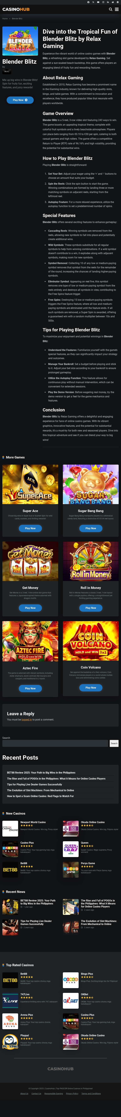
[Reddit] (113, 2)
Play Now (18, 100)
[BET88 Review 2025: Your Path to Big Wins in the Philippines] (10, 913)
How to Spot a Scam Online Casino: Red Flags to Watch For (40, 796)
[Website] (118, 2)
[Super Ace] (30, 503)
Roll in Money (91, 588)
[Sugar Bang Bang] (91, 503)
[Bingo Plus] (71, 987)
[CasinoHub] (16, 8)
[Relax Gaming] (6, 71)
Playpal (24, 1035)
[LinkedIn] (108, 2)
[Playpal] (10, 1048)
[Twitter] (93, 2)
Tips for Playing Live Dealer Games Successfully (34, 784)
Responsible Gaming (53, 1093)
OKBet (84, 994)
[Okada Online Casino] (71, 835)
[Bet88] (10, 876)
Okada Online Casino (93, 822)
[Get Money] (30, 580)
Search (6, 737)
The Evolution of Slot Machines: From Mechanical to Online (40, 790)
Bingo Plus (87, 973)
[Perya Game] (71, 876)
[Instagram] (103, 2)
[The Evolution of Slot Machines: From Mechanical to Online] (71, 934)
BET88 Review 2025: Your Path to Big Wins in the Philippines (41, 772)
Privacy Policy (72, 1093)
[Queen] (71, 856)
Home (5, 19)
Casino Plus (27, 842)
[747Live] (10, 1007)
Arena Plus (26, 1014)
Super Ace (30, 511)
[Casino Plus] (10, 856)
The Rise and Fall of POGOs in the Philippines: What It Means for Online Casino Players (56, 778)
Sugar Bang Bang (91, 511)
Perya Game (88, 863)
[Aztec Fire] (30, 660)
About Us (24, 1093)
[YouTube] (98, 2)
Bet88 (23, 863)
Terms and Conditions (91, 1093)
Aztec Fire (30, 668)
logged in (27, 719)
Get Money (30, 588)
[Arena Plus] (10, 1028)
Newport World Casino (33, 822)
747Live (24, 994)
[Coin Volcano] (91, 659)
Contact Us (36, 1093)
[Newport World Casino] (10, 835)
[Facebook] (88, 2)
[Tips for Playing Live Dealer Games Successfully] (10, 934)
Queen (84, 842)
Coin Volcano (91, 667)
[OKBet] (71, 1007)
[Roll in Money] (91, 580)
